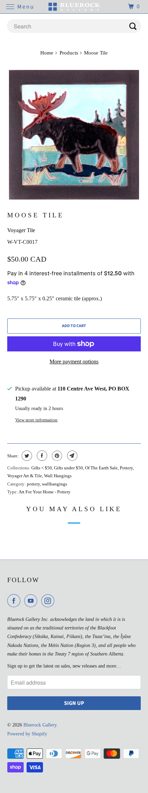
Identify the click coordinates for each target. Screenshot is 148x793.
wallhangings (54, 483)
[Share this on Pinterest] (56, 455)
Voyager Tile (21, 230)
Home (46, 53)
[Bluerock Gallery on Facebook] (15, 600)
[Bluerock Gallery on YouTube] (32, 600)
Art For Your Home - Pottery (45, 491)
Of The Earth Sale (101, 467)
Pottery (126, 467)
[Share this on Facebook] (41, 455)
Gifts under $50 (68, 467)
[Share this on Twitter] (26, 455)
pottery (33, 483)
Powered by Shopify (27, 733)
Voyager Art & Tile (24, 475)
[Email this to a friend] (71, 455)
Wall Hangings (58, 475)
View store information (36, 419)
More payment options (74, 361)
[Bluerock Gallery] (74, 6)
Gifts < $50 (41, 467)
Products (69, 53)
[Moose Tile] (74, 135)
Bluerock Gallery (39, 725)
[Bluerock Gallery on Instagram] (49, 600)
